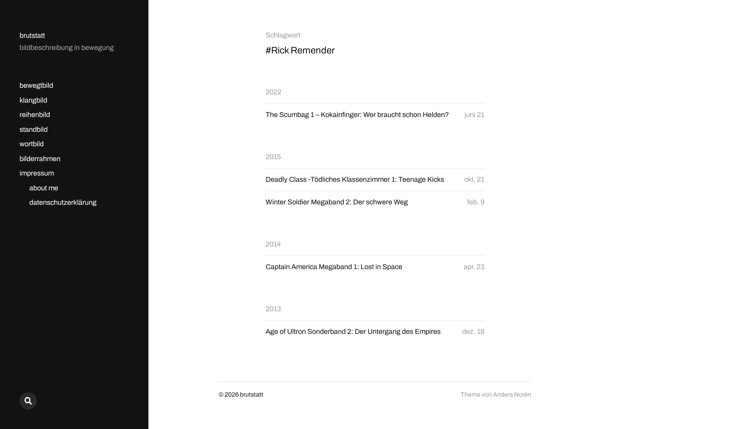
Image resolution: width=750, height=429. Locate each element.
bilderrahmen (40, 159)
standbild (34, 129)
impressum (37, 173)
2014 (273, 244)
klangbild (33, 100)
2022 (273, 92)
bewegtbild (36, 85)
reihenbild (35, 115)
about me (43, 188)
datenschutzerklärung (62, 202)
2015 (273, 157)
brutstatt (32, 35)
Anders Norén (512, 394)
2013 (273, 309)
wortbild (32, 144)
